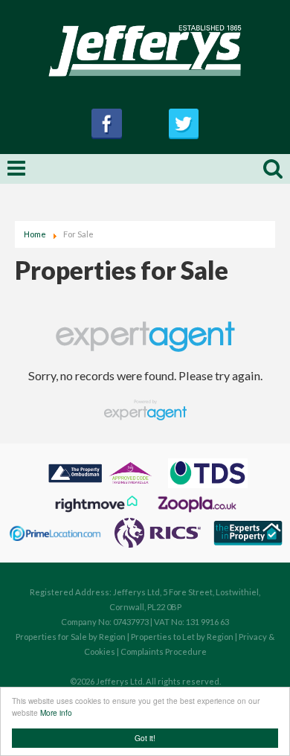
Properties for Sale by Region (71, 636)
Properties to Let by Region (182, 636)
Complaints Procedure (163, 651)
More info (56, 712)
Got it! (145, 737)
